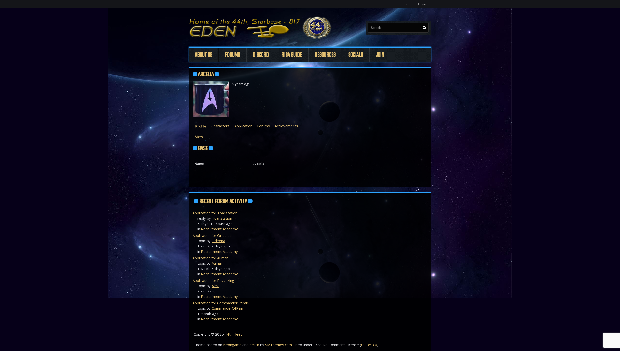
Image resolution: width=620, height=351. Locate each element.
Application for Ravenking (213, 280)
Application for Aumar (210, 257)
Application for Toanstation (215, 212)
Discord (261, 55)
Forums (232, 55)
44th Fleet (233, 334)
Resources (325, 55)
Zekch (254, 344)
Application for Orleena (212, 235)
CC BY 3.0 (369, 344)
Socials (355, 55)
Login (422, 4)
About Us (203, 55)
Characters (220, 125)
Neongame (232, 344)
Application (243, 125)
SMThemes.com (278, 344)
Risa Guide (291, 55)
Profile (200, 126)
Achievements (286, 125)
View (199, 136)
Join (405, 4)
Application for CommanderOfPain (221, 302)
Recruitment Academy (219, 228)
